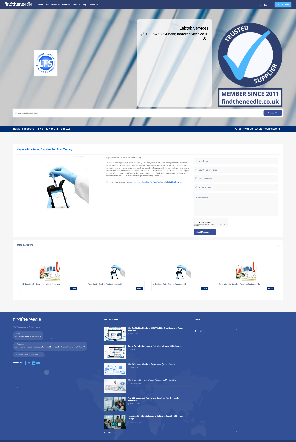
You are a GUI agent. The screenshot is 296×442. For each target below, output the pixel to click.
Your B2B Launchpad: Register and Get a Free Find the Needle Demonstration (153, 399)
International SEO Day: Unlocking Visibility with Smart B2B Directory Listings (155, 417)
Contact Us (93, 5)
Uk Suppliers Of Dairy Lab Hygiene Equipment (41, 284)
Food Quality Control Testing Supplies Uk (105, 284)
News (40, 129)
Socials (66, 129)
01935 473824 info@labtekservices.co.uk (176, 34)
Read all (107, 433)
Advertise (66, 5)
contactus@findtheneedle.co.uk (28, 336)
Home (40, 5)
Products (28, 129)
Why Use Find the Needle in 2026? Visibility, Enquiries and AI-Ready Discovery (155, 329)
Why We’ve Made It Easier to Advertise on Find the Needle (151, 364)
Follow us (199, 331)
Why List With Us (53, 5)
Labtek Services (194, 28)
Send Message (203, 232)
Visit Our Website (269, 129)
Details (73, 288)
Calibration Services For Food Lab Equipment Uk (239, 284)
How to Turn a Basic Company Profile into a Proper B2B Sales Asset (155, 346)
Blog (84, 5)
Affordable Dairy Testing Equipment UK (169, 284)
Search (271, 113)
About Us (76, 5)
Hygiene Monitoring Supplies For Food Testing (144, 182)
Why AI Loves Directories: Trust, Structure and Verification (152, 380)
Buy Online (52, 129)
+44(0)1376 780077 (32, 355)
